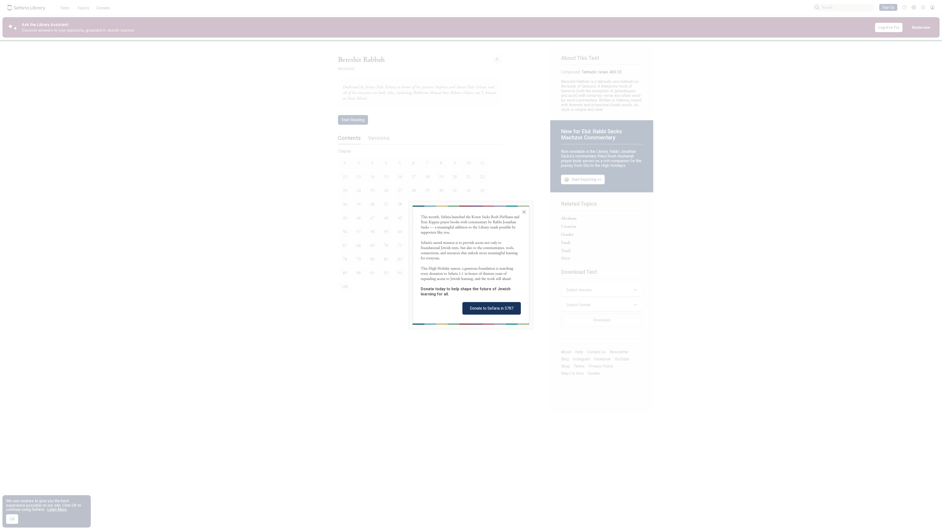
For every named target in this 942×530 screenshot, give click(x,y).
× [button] (524, 211)
